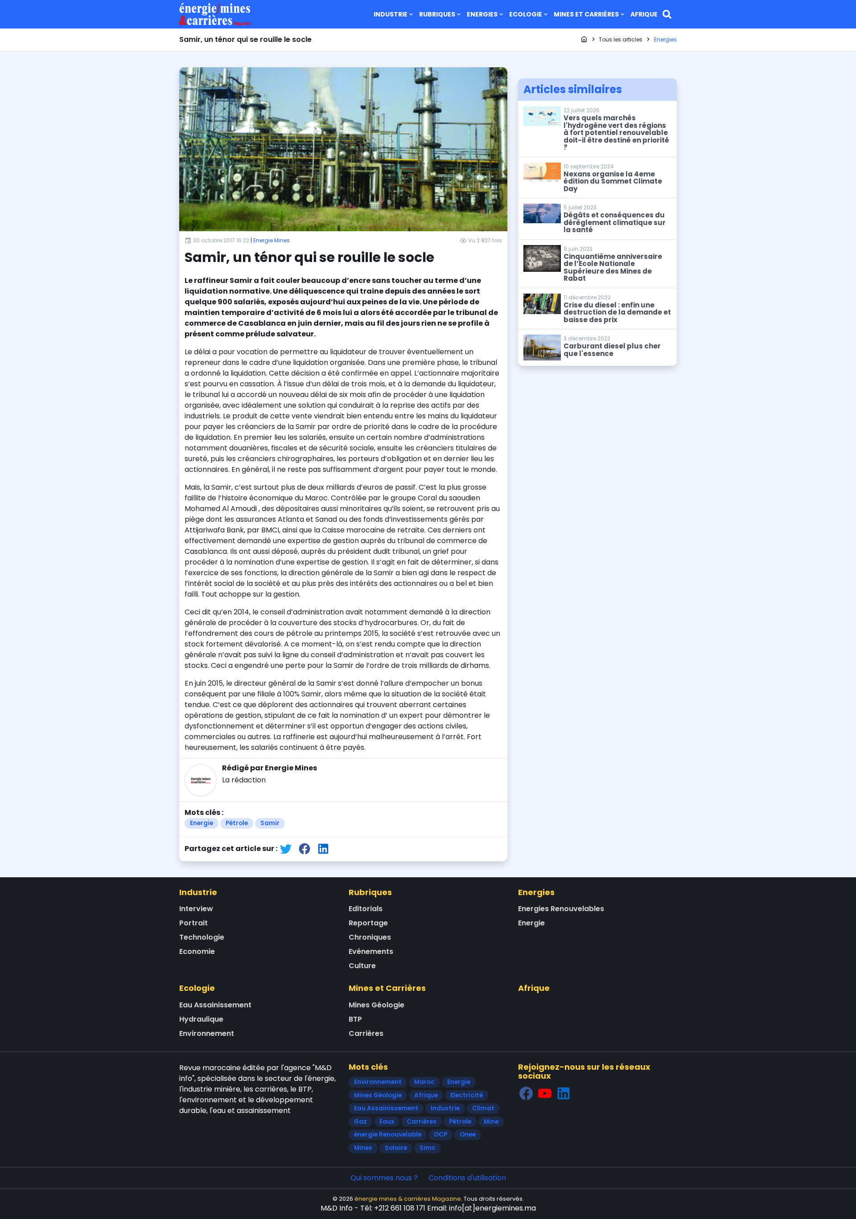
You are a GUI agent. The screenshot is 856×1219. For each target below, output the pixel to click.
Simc (428, 1148)
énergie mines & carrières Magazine (407, 1198)
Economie (197, 951)
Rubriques (437, 14)
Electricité (466, 1095)
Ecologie (525, 14)
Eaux (386, 1121)
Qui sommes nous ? (384, 1178)
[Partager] (285, 848)
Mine (491, 1121)
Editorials (366, 909)
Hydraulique (201, 1019)
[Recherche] (667, 14)
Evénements (371, 951)
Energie (201, 823)
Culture (362, 966)
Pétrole (237, 823)
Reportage (368, 923)
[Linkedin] (564, 1093)
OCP (440, 1134)
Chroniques (370, 937)
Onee (468, 1134)
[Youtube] (545, 1093)
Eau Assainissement (215, 1005)
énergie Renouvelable (387, 1134)
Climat (483, 1108)
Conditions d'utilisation (467, 1178)
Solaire (396, 1148)
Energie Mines (271, 240)
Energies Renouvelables (561, 909)
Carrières (366, 1033)
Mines (363, 1148)
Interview (196, 909)
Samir (270, 823)
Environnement (206, 1033)
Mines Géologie (376, 1005)
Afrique (644, 14)
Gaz (360, 1121)
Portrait (193, 923)
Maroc (424, 1082)
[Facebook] (526, 1093)
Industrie (390, 14)
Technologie (201, 937)
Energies (482, 14)
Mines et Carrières (586, 14)
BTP (355, 1019)
